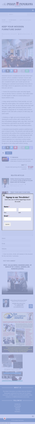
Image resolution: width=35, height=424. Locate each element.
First (5, 212)
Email (6, 216)
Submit (7, 224)
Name (7, 207)
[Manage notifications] (4, 418)
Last (19, 212)
